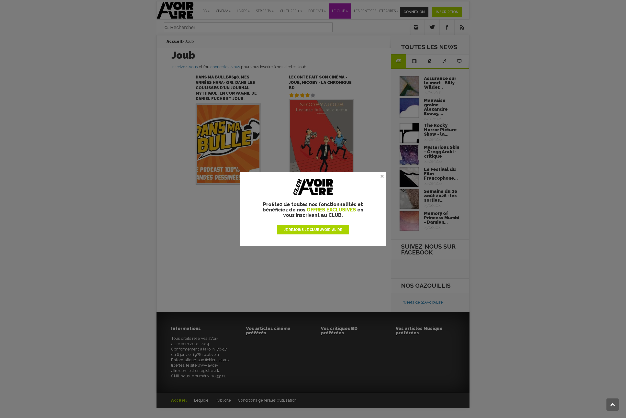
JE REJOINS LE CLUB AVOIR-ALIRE (313, 230)
